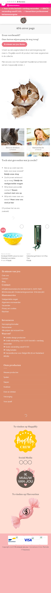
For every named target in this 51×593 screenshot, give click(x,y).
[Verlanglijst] (7, 20)
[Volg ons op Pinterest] (30, 462)
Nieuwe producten (11, 372)
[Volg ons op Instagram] (25, 462)
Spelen (6, 377)
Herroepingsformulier (10, 324)
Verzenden (6, 305)
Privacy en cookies (9, 308)
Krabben (7, 387)
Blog (3, 281)
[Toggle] (46, 377)
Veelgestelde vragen (10, 299)
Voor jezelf (8, 401)
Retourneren (7, 327)
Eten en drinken (10, 392)
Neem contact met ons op (13, 192)
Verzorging (8, 396)
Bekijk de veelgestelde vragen (13, 182)
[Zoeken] (11, 218)
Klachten (5, 311)
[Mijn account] (3, 20)
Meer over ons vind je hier (13, 201)
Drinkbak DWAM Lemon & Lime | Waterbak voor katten (12, 257)
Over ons (5, 275)
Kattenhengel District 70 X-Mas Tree (37, 257)
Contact (5, 278)
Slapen (6, 382)
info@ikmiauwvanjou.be (11, 289)
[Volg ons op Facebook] (21, 462)
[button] (40, 20)
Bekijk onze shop (11, 174)
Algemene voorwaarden (11, 302)
